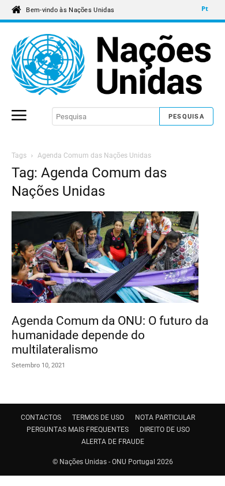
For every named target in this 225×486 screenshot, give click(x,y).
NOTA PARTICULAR (165, 417)
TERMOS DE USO (98, 417)
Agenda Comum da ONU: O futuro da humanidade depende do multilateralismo (110, 335)
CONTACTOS (41, 417)
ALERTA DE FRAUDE (112, 442)
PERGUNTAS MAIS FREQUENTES (78, 430)
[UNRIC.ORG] (112, 64)
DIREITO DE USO (165, 430)
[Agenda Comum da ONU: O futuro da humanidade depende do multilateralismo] (112, 258)
